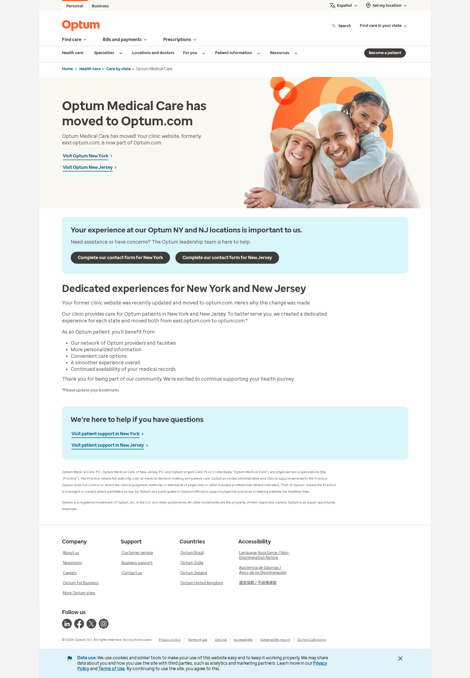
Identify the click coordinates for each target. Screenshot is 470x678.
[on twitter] (91, 624)
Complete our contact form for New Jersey (227, 257)
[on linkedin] (67, 624)
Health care (90, 69)
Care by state (118, 69)
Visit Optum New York (85, 155)
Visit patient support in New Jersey (108, 445)
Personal (74, 6)
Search (344, 25)
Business (100, 6)
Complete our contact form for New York (120, 257)
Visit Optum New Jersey (88, 167)
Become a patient (385, 53)
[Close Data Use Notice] (400, 658)
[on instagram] (104, 624)
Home (67, 69)
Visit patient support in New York (106, 433)
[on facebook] (79, 624)
